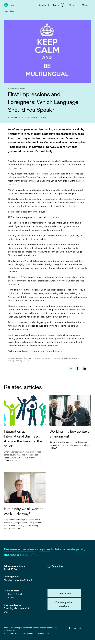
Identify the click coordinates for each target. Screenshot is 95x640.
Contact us (57, 566)
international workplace (62, 358)
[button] (43, 5)
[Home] (11, 5)
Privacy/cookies (28, 633)
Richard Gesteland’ (17, 202)
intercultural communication (43, 358)
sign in (44, 549)
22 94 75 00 (10, 569)
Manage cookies (44, 633)
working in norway (22, 361)
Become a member (19, 549)
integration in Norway (23, 358)
